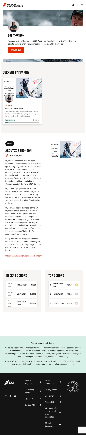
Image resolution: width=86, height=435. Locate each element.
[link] (22, 101)
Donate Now (16, 50)
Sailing (9, 144)
